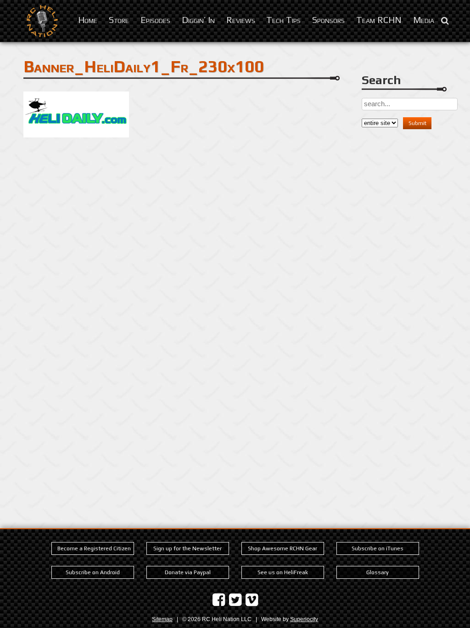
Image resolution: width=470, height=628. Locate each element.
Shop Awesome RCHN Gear (282, 548)
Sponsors (328, 19)
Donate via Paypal (188, 572)
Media (423, 19)
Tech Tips (283, 19)
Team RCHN (379, 19)
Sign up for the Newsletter (187, 548)
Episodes (155, 19)
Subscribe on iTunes (377, 548)
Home (87, 19)
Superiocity (304, 619)
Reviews (240, 19)
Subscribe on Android (93, 572)
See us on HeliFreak (282, 572)
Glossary (377, 572)
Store (119, 19)
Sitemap (162, 619)
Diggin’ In (198, 19)
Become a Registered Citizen (94, 548)
